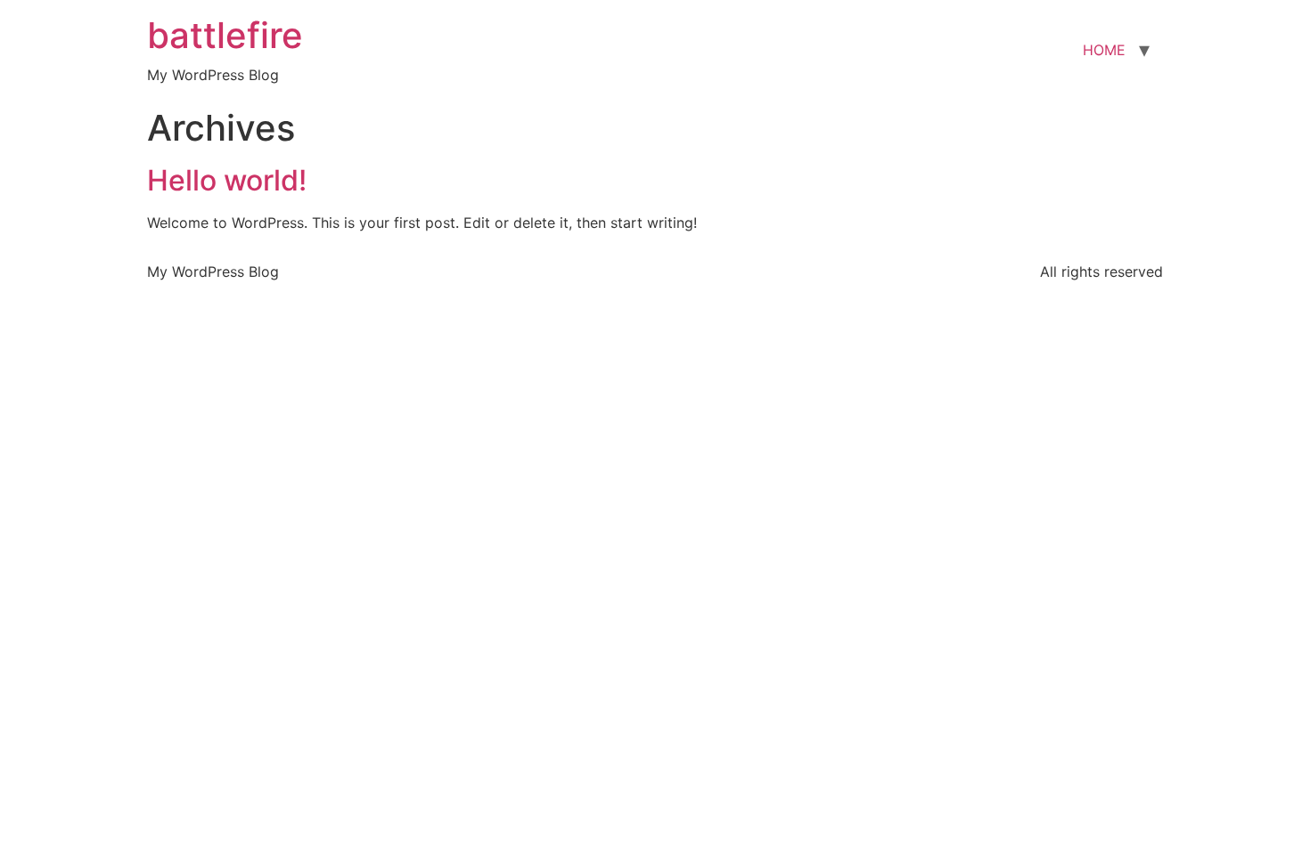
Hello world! (227, 180)
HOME (1104, 50)
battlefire (225, 35)
